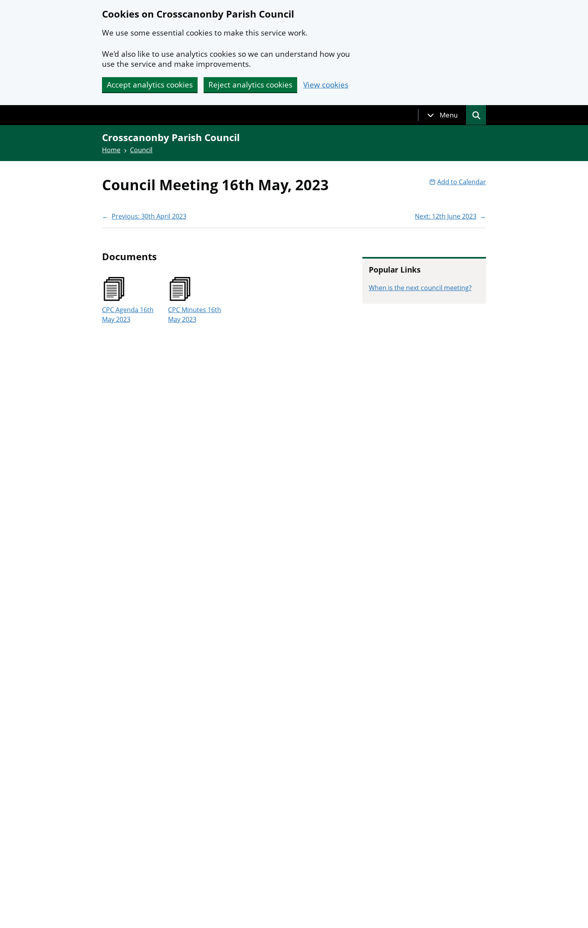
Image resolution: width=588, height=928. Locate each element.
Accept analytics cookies (150, 85)
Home (111, 149)
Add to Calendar (461, 181)
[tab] (442, 115)
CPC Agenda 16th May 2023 (128, 314)
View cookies (325, 85)
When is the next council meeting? (420, 287)
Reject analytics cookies (250, 85)
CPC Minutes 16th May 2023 (194, 314)
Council (141, 149)
